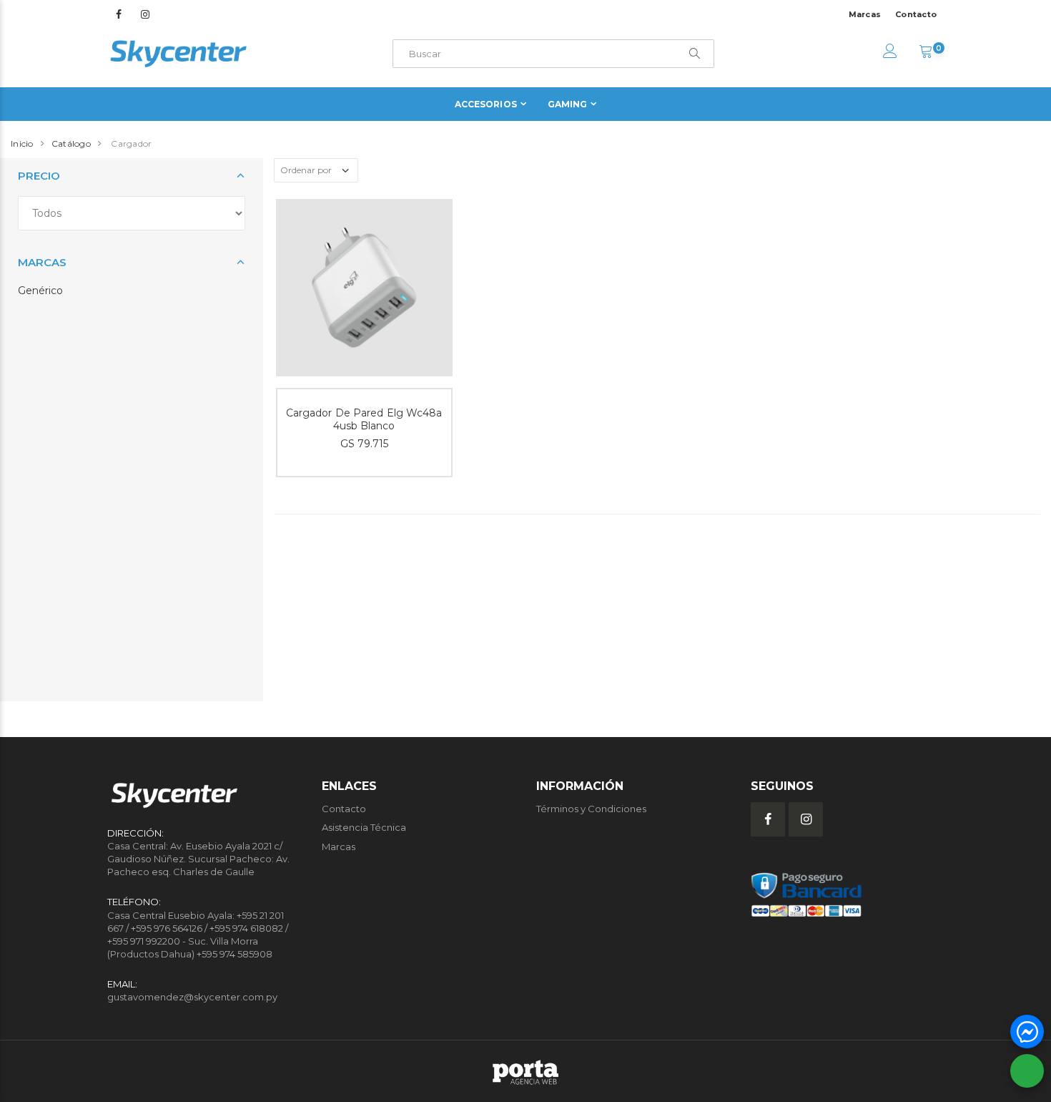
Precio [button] (39, 175)
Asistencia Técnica (364, 827)
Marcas (865, 14)
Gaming (568, 104)
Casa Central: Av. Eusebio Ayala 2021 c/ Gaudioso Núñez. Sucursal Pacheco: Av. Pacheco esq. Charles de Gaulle (198, 858)
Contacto (916, 14)
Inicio (22, 143)
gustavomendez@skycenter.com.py (192, 997)
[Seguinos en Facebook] (118, 14)
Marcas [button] (42, 262)
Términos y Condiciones (591, 808)
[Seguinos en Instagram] (145, 14)
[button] (926, 53)
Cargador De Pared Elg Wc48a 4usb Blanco (364, 419)
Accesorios (486, 104)
